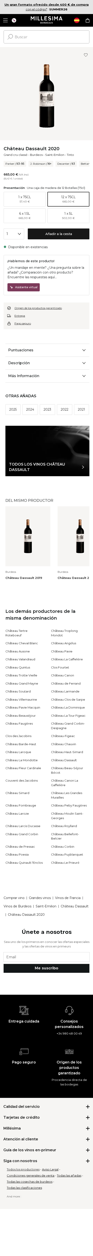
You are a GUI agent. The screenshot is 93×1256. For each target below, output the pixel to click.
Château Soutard (18, 691)
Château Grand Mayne (21, 683)
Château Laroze (17, 813)
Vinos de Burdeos (17, 906)
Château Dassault (64, 760)
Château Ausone (17, 651)
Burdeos (36, 155)
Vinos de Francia (68, 898)
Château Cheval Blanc (21, 643)
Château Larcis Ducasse (22, 826)
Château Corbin (62, 846)
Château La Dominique (68, 707)
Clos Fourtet (60, 667)
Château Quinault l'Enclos (24, 862)
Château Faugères (19, 723)
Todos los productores (23, 1169)
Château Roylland (64, 826)
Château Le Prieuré (65, 862)
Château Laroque (18, 752)
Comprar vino (14, 898)
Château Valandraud (20, 659)
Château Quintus (17, 667)
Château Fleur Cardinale (23, 768)
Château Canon (62, 675)
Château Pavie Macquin (22, 707)
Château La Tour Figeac (68, 715)
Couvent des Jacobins (21, 780)
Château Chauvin (63, 744)
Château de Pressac (20, 846)
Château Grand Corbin (21, 834)
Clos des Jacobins (18, 736)
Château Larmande (65, 691)
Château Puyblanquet (67, 854)
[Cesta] (87, 20)
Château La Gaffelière (67, 659)
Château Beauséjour (20, 715)
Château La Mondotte (21, 760)
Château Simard (17, 793)
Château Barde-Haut (20, 744)
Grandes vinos (40, 898)
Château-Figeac (63, 736)
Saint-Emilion (54, 155)
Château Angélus (63, 643)
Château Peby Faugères (69, 805)
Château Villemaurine (21, 699)
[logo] (46, 20)
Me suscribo (46, 968)
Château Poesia (17, 854)
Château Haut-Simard (67, 752)
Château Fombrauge (20, 805)
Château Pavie (61, 651)
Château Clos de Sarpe (68, 699)
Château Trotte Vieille (21, 675)
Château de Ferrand (66, 683)
